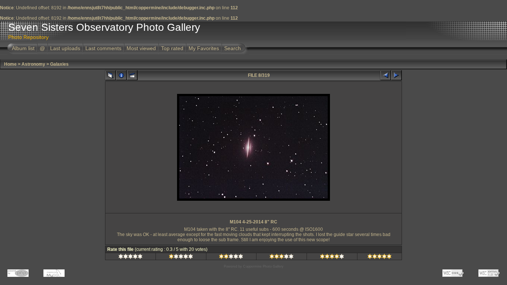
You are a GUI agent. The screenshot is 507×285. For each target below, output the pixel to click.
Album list (23, 48)
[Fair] (231, 257)
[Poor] (181, 257)
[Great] (379, 257)
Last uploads (65, 48)
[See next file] (396, 75)
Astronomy (33, 64)
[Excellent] (332, 257)
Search (232, 48)
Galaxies (59, 64)
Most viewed (141, 48)
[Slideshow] (132, 75)
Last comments (103, 48)
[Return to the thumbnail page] (110, 75)
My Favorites (204, 48)
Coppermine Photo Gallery (263, 266)
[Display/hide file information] (121, 75)
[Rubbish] (130, 257)
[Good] (281, 257)
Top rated (172, 48)
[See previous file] (385, 75)
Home (10, 64)
